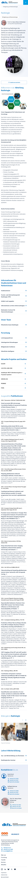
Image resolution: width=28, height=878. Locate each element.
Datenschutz (4, 875)
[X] (12, 869)
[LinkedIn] (5, 869)
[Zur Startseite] (9, 2)
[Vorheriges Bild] (22, 720)
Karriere (3, 862)
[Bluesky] (8, 869)
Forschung (4, 857)
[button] (14, 734)
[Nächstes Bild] (26, 720)
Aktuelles (3, 865)
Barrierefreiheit (5, 877)
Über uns (3, 855)
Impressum (3, 872)
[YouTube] (15, 869)
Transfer (3, 860)
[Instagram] (2, 869)
